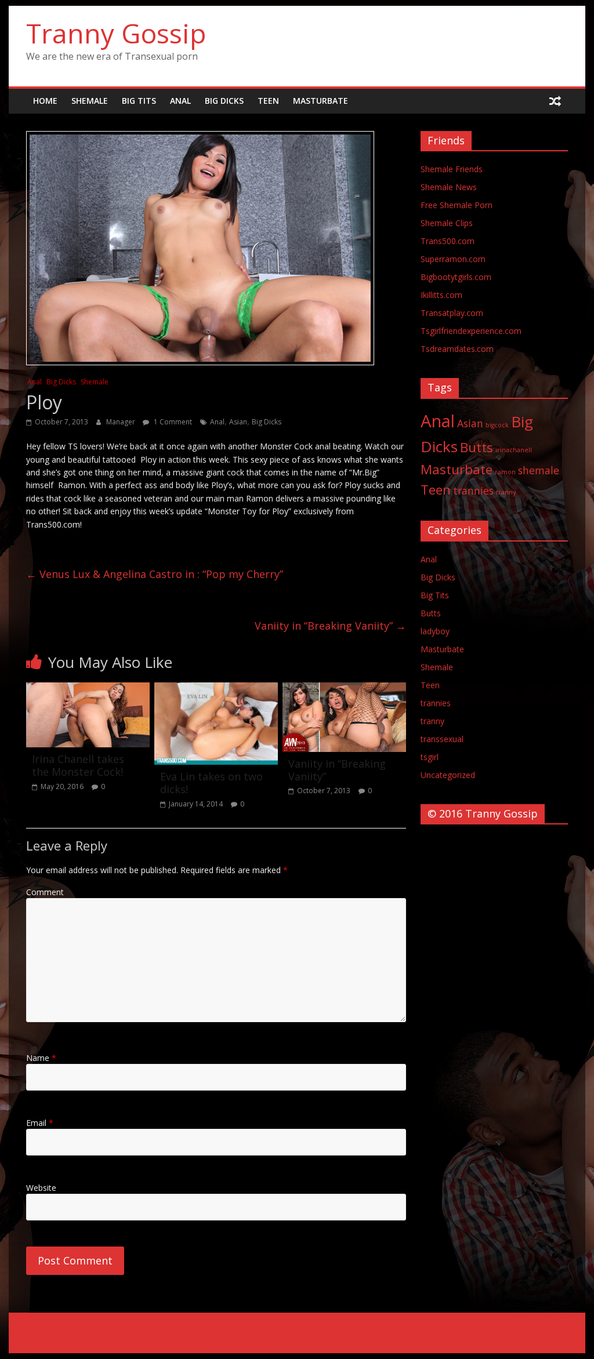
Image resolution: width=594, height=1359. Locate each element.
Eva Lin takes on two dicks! (211, 782)
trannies (473, 490)
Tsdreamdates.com (457, 348)
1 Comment (172, 422)
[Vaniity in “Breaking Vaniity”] (344, 689)
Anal (180, 100)
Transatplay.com (452, 312)
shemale (538, 470)
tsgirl (430, 756)
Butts (476, 447)
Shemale (89, 100)
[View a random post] (555, 101)
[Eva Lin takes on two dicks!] (216, 689)
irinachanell (513, 450)
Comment (45, 891)
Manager (121, 422)
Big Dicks (224, 100)
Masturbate (320, 100)
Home (45, 100)
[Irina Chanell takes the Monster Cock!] (88, 689)
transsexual (442, 738)
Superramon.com (453, 258)
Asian (238, 422)
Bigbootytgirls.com (456, 276)
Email (39, 1122)
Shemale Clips (447, 222)
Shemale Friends (452, 169)
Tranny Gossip (116, 33)
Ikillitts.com (441, 294)
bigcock (497, 425)
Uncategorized (448, 774)
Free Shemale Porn (456, 204)
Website (41, 1187)
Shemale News (449, 186)
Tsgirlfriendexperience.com (471, 330)
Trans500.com (448, 240)
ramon (505, 472)
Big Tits (139, 100)
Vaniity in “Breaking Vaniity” (330, 626)
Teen (268, 100)
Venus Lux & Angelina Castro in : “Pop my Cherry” (154, 574)
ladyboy (435, 631)
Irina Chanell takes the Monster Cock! (78, 765)
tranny (506, 492)
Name (41, 1057)
